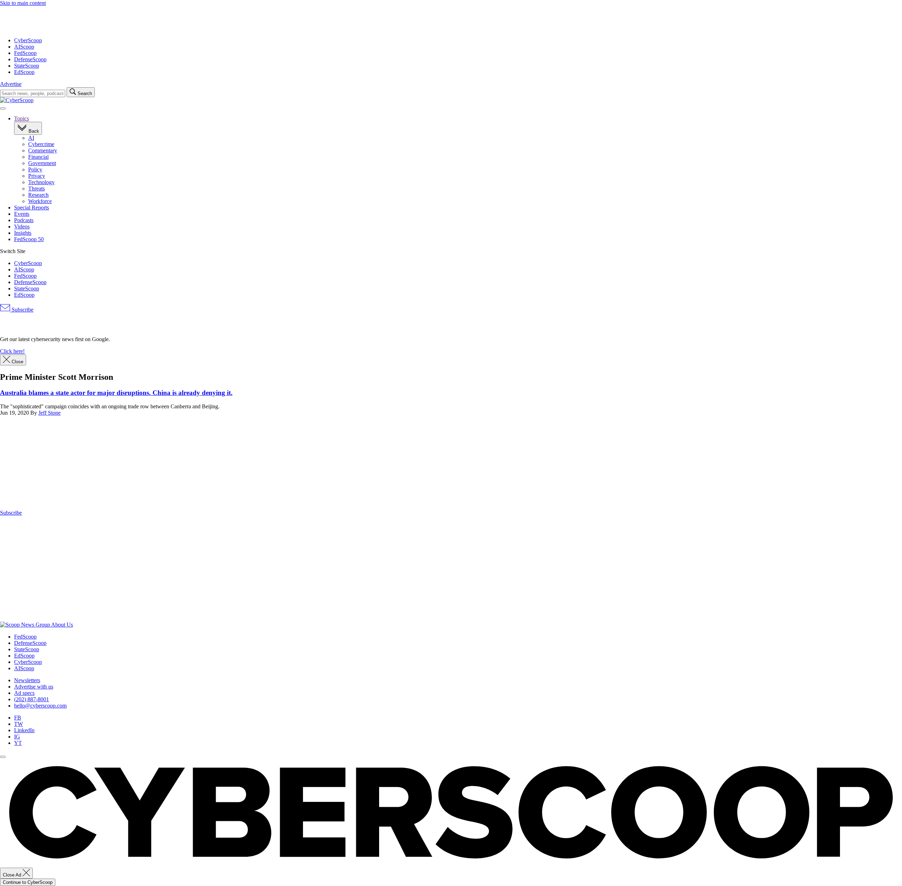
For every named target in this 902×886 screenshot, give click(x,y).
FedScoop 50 (29, 239)
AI (31, 138)
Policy (35, 169)
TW (18, 724)
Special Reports (31, 207)
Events (21, 214)
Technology (41, 182)
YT (18, 743)
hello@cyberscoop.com (40, 706)
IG (17, 737)
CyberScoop (28, 40)
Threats (36, 188)
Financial (38, 157)
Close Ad (13, 875)
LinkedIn (24, 730)
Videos (22, 227)
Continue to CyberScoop (27, 882)
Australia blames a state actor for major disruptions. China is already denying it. (116, 392)
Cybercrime (41, 144)
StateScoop (26, 66)
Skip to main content (23, 3)
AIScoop (24, 47)
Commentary (42, 150)
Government (42, 163)
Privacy (36, 176)
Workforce (40, 201)
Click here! (12, 351)
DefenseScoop (30, 59)
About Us (62, 625)
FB (17, 718)
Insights (22, 233)
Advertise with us (33, 687)
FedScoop (25, 53)
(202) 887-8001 (31, 699)
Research (38, 195)
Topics (21, 118)
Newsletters (27, 680)
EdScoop (24, 72)
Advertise (10, 84)
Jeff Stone (49, 413)
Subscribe (21, 310)
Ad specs (24, 693)
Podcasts (23, 220)
